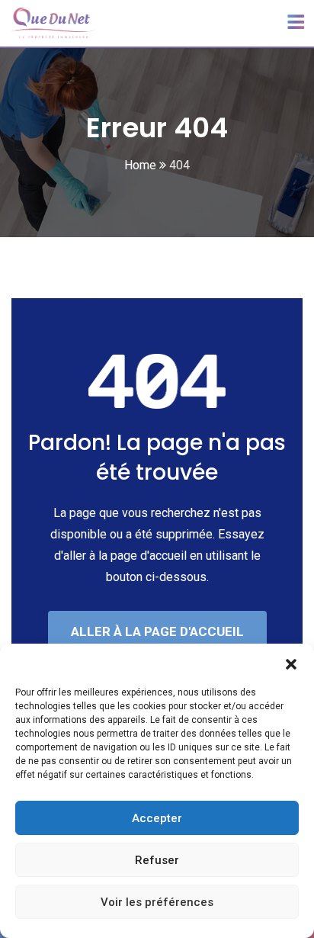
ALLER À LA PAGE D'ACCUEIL (157, 631)
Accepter (157, 818)
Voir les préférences (157, 902)
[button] (291, 662)
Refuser (157, 860)
